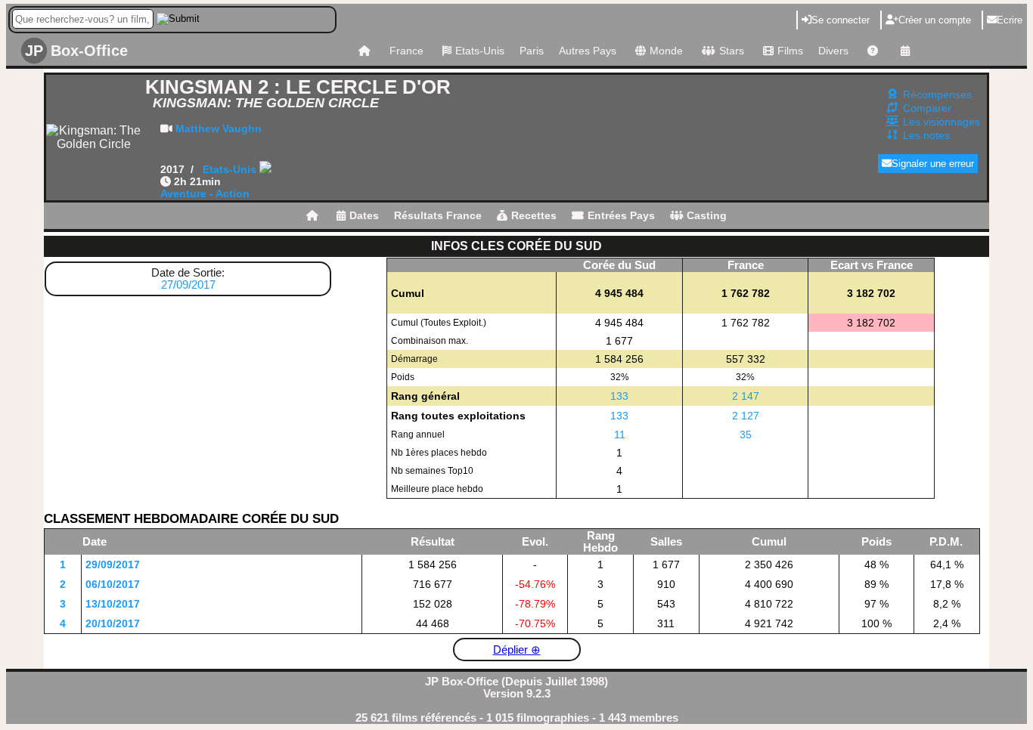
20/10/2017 (112, 623)
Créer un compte (934, 20)
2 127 (745, 416)
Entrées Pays (621, 215)
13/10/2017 (112, 604)
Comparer (927, 108)
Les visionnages (941, 122)
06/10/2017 (112, 584)
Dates (364, 215)
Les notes (926, 135)
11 (619, 434)
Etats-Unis (479, 51)
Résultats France (438, 215)
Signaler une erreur (933, 163)
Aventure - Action (205, 193)
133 (619, 396)
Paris (532, 51)
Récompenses (937, 94)
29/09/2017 (112, 564)
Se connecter (840, 20)
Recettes (534, 215)
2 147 (745, 396)
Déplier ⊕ (517, 650)
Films (790, 51)
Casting (707, 215)
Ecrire (1009, 20)
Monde (666, 51)
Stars (731, 51)
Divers (833, 51)
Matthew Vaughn (218, 128)
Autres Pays (587, 51)
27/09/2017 (188, 285)
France (406, 51)
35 (746, 434)
